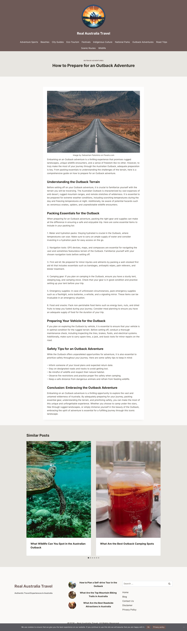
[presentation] (58, 489)
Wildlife (102, 48)
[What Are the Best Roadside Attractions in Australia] (72, 605)
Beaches (45, 42)
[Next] (156, 498)
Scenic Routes (88, 48)
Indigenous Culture (102, 42)
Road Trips (161, 42)
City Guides (58, 42)
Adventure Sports (29, 42)
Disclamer (127, 605)
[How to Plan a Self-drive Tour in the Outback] (72, 585)
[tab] (88, 557)
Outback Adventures (143, 42)
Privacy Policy (129, 609)
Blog (124, 596)
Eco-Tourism (72, 42)
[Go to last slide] (30, 498)
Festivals (86, 42)
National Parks (122, 42)
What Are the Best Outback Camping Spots (127, 543)
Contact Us (128, 601)
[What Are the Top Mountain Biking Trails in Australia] (72, 595)
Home (125, 592)
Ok (148, 627)
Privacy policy (158, 627)
